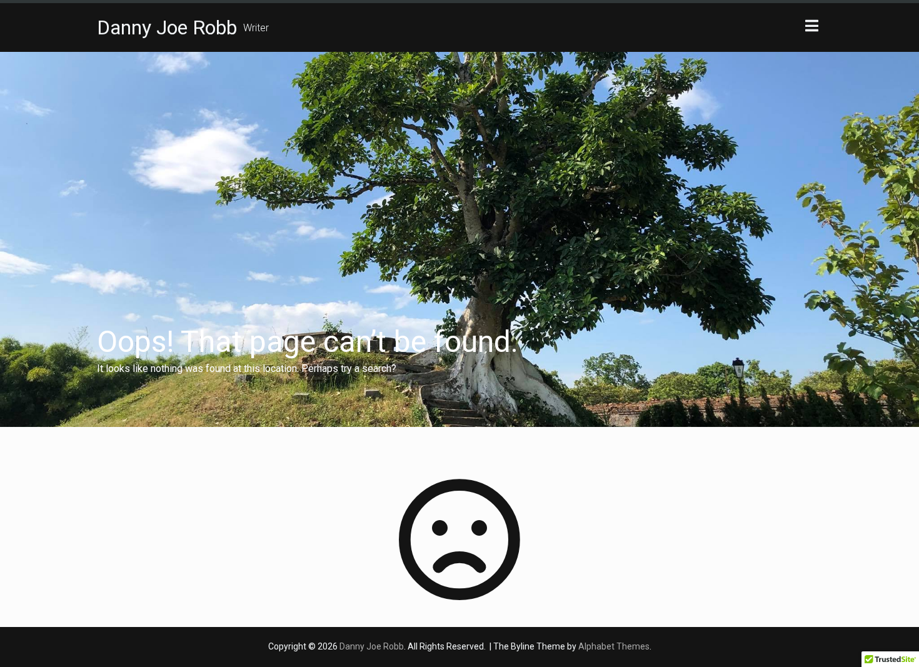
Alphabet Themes (614, 646)
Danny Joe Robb (167, 27)
